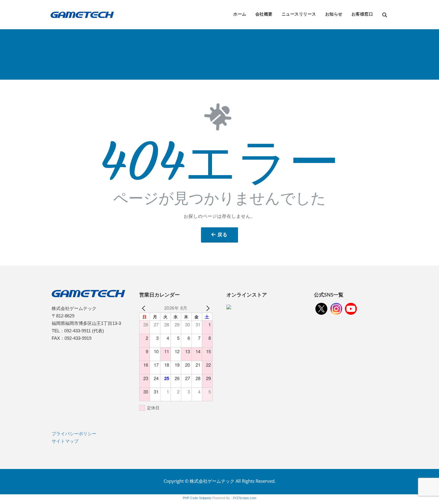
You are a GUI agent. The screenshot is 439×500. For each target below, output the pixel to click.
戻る (222, 234)
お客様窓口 (362, 14)
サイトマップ (65, 441)
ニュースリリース (299, 14)
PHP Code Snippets (197, 498)
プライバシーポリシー (74, 433)
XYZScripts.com (244, 498)
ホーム (239, 14)
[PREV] (145, 307)
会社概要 (264, 14)
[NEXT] (207, 307)
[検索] (385, 15)
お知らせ (334, 14)
